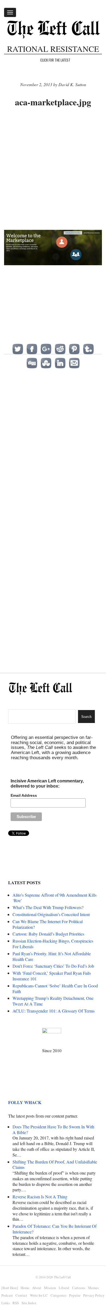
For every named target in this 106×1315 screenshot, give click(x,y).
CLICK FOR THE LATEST (55, 60)
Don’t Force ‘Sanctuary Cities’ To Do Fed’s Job (53, 966)
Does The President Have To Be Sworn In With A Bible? (53, 1129)
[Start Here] (9, 1287)
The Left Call (62, 1277)
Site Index (28, 1302)
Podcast (7, 1295)
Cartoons (78, 1287)
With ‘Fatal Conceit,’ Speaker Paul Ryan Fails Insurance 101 (52, 975)
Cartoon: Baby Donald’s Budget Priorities (48, 934)
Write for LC (39, 1295)
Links (5, 1302)
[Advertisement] (53, 169)
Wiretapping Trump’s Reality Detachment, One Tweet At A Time (53, 1001)
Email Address (24, 795)
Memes (93, 1287)
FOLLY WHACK (24, 1102)
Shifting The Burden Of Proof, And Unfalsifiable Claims (55, 1164)
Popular (74, 1295)
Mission (50, 1287)
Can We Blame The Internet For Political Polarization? (48, 924)
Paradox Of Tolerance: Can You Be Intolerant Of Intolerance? (54, 1229)
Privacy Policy (94, 1295)
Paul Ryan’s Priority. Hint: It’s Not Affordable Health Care (52, 956)
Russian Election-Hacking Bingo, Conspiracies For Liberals (53, 943)
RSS (16, 1302)
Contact (21, 1295)
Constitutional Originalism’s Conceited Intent (51, 914)
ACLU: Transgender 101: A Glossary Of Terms (54, 1011)
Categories (58, 1295)
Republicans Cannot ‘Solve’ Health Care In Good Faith (55, 988)
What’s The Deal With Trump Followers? (48, 907)
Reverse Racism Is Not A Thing (40, 1196)
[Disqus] (53, 446)
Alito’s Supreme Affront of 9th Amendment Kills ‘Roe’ (54, 897)
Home (25, 1287)
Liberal (64, 1287)
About (36, 1287)
